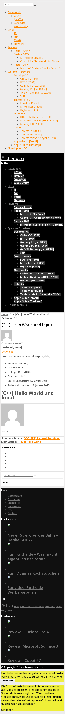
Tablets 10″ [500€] (31, 134)
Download (7, 351)
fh (3, 605)
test (2, 611)
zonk (10, 611)
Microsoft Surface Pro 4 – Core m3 (40, 68)
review (29, 606)
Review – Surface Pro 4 (28, 631)
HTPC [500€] (27, 82)
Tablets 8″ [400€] (30, 131)
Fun (16, 37)
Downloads (14, 12)
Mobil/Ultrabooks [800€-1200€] (39, 120)
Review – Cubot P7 (24, 660)
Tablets (18, 127)
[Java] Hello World (30, 441)
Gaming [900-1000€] (32, 124)
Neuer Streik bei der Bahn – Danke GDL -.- (33, 537)
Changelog (14, 503)
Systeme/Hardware (19, 71)
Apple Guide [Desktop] (27, 145)
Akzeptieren (8, 680)
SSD (22, 96)
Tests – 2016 (21, 64)
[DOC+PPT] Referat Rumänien (41, 438)
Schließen (7, 709)
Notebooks (20, 113)
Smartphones (22, 99)
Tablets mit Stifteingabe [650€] (38, 138)
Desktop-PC (21, 75)
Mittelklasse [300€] (31, 106)
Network (19, 44)
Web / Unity (21, 26)
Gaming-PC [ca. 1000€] (33, 89)
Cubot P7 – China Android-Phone (39, 61)
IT (15, 33)
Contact (12, 513)
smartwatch (39, 607)
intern (16, 607)
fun (9, 605)
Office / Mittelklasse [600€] (36, 117)
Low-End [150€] (29, 103)
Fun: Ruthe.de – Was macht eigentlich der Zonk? (32, 556)
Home (4, 314)
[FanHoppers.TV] (17, 148)
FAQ (10, 510)
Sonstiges (19, 23)
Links (11, 30)
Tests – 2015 (21, 54)
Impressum (14, 506)
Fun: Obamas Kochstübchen (33, 573)
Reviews (12, 47)
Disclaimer (14, 499)
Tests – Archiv (22, 50)
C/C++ (17, 16)
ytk (6, 611)
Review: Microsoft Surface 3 (33, 646)
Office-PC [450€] (29, 78)
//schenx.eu (12, 158)
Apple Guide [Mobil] (26, 141)
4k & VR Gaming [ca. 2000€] (36, 92)
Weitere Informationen (49, 676)
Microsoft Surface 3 (31, 57)
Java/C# (18, 19)
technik (59, 607)
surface (50, 606)
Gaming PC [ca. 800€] (32, 85)
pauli (22, 607)
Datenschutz (15, 496)
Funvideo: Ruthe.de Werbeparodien (25, 590)
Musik (17, 40)
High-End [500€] (29, 110)
